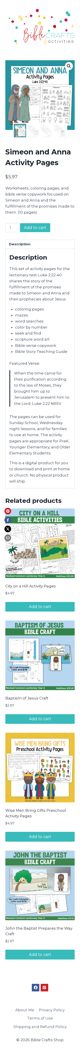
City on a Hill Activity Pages (30, 586)
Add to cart (35, 227)
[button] (69, 66)
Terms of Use (40, 1018)
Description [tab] (19, 244)
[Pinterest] (7, 511)
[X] (7, 529)
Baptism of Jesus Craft (26, 698)
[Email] (7, 538)
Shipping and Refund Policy (40, 1026)
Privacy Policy (52, 1010)
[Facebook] (7, 520)
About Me (24, 1010)
